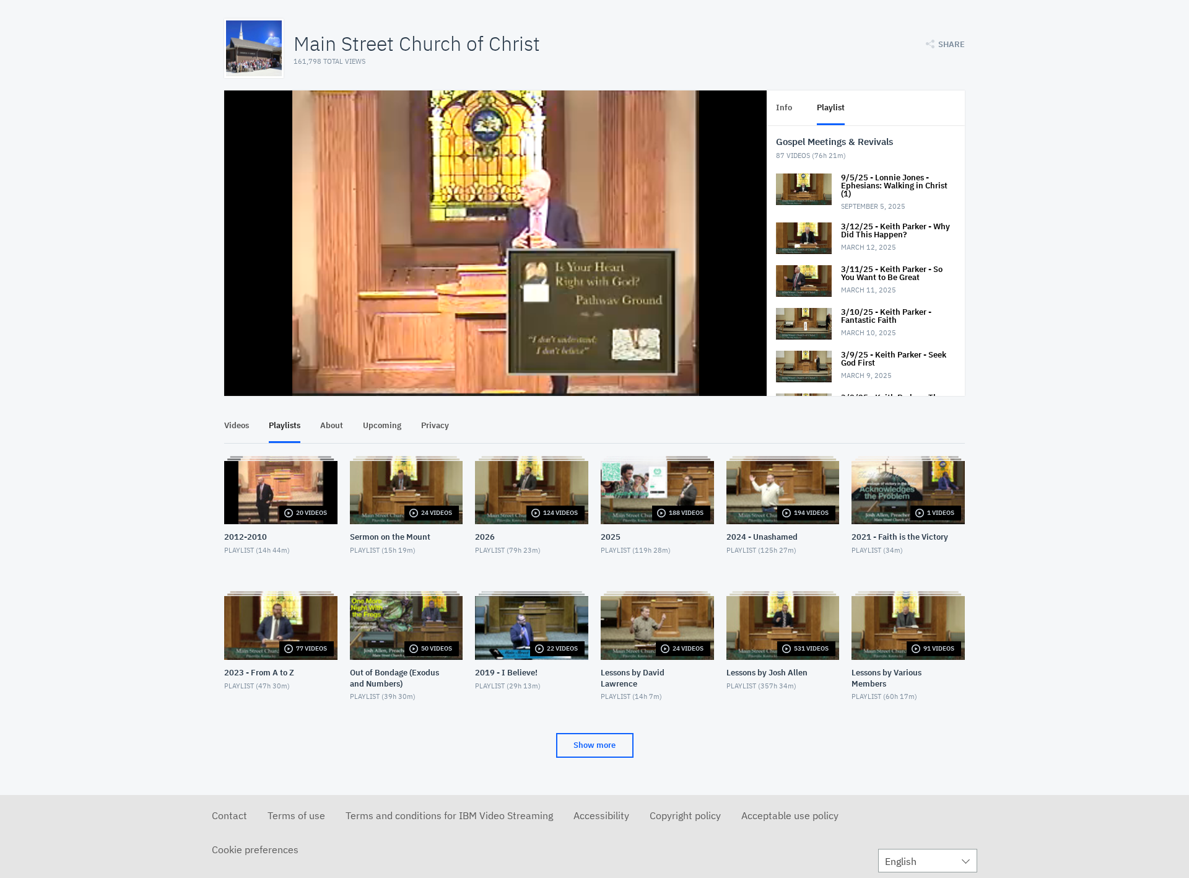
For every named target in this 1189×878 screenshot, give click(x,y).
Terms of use (296, 815)
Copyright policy (685, 815)
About (331, 425)
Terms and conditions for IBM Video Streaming (449, 815)
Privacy (435, 425)
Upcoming (382, 425)
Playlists (284, 425)
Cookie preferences (255, 849)
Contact (229, 815)
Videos (236, 425)
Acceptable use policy (789, 815)
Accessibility (601, 815)
